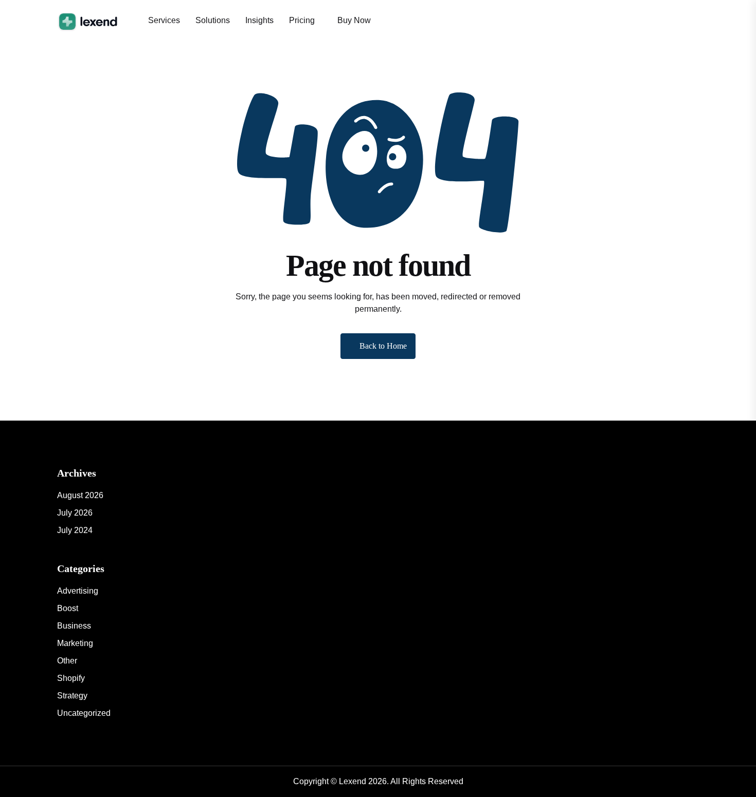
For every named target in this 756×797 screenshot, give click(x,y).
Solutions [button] (212, 20)
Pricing (302, 20)
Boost (67, 608)
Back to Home (383, 345)
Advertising (77, 590)
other (67, 660)
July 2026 (75, 512)
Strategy (72, 695)
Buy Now (354, 20)
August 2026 (80, 495)
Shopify (71, 678)
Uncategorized (84, 713)
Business (74, 625)
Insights (259, 20)
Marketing (75, 643)
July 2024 (75, 530)
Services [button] (164, 20)
